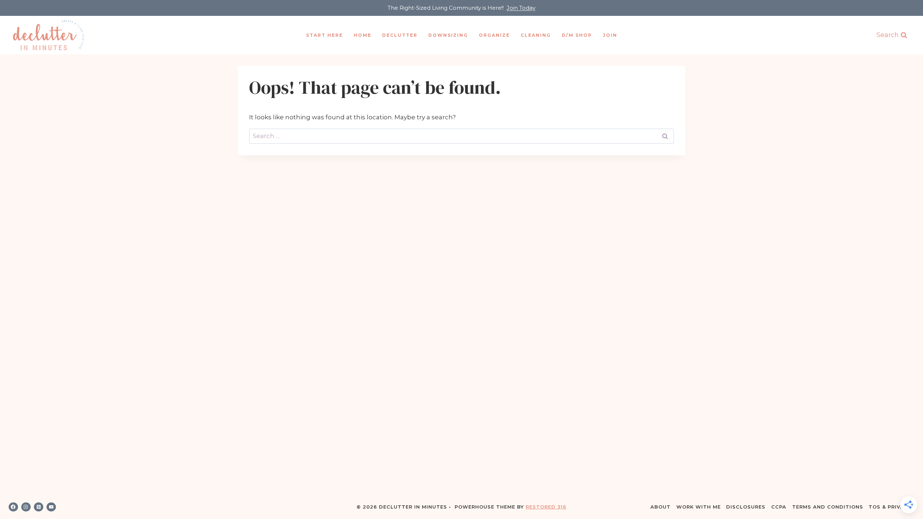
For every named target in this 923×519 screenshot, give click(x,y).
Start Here (324, 35)
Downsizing (448, 35)
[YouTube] (51, 507)
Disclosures (745, 507)
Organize (494, 35)
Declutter (400, 35)
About (660, 507)
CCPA (778, 507)
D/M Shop (577, 35)
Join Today (521, 7)
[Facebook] (13, 507)
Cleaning (536, 35)
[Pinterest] (38, 507)
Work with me (698, 507)
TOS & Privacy (890, 507)
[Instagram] (26, 507)
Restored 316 (546, 507)
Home (362, 35)
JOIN (610, 35)
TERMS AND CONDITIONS (827, 507)
